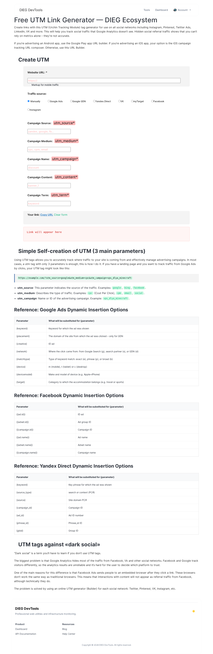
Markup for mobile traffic (45, 84)
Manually (35, 101)
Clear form (60, 214)
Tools (147, 9)
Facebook (158, 101)
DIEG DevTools (30, 10)
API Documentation (25, 633)
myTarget (138, 101)
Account (183, 9)
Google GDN (79, 101)
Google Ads (56, 101)
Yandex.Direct (103, 101)
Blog (64, 629)
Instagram (35, 109)
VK (122, 101)
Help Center (68, 633)
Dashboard (161, 9)
